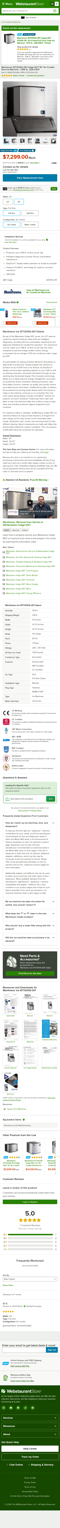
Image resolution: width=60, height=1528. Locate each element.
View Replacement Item (30, 177)
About (6, 530)
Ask (51, 799)
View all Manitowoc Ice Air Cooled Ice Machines (38, 291)
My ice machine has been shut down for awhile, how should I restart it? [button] (25, 903)
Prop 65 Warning (38, 480)
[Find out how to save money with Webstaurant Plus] (19, 34)
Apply (54, 189)
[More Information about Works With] (18, 302)
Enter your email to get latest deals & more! (28, 1345)
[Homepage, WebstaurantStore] (30, 3)
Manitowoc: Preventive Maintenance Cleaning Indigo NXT (30, 566)
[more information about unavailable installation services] (47, 240)
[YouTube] (11, 1408)
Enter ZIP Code (11, 242)
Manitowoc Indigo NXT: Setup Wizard (22, 575)
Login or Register (30, 1202)
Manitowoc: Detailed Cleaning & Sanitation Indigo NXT (29, 562)
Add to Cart (11, 323)
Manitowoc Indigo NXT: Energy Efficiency (23, 593)
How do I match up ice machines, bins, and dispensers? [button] (26, 825)
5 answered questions (35, 75)
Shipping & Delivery (42, 1464)
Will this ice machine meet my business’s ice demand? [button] (27, 939)
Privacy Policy (36, 810)
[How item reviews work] (40, 1228)
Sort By (6, 1275)
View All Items (51, 302)
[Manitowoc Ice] (13, 291)
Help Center (30, 1448)
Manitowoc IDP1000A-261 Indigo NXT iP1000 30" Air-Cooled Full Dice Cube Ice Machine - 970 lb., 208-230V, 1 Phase (36, 40)
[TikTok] (25, 1408)
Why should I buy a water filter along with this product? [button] (28, 927)
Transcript (15, 530)
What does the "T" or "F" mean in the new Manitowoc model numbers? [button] (25, 915)
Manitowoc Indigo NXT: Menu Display (22, 584)
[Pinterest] (32, 1408)
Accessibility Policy (30, 1492)
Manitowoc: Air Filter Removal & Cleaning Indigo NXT (28, 557)
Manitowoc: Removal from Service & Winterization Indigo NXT (23, 523)
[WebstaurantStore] (30, 1391)
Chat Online (16, 1464)
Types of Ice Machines (24, 1109)
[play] (30, 503)
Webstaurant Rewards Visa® (23, 190)
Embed (24, 530)
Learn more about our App (22, 1381)
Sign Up (52, 1350)
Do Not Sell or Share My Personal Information (30, 1496)
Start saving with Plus (20, 1366)
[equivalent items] (24, 1119)
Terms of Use (23, 810)
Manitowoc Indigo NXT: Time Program (22, 571)
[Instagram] (3, 1408)
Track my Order (30, 1456)
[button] (6, 141)
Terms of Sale (30, 1478)
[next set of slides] (57, 317)
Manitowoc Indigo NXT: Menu (18, 589)
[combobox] (30, 11)
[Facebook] (18, 1408)
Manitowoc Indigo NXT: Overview (20, 580)
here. (46, 452)
